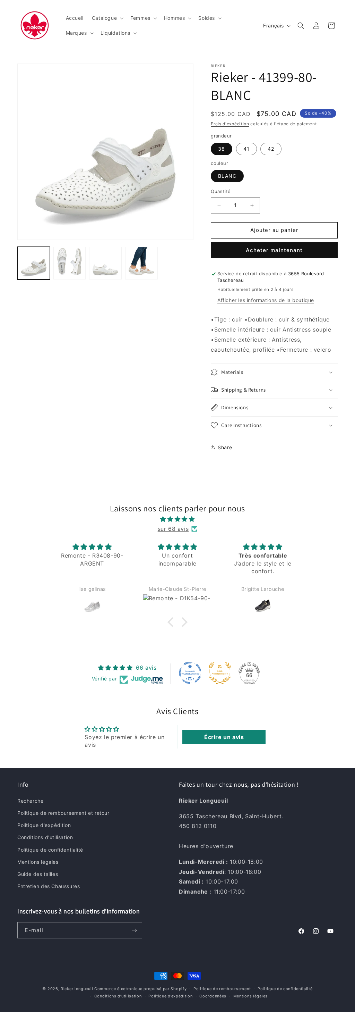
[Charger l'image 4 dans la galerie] (141, 263)
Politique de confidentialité (50, 850)
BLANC (227, 176)
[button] (107, 18)
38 (221, 149)
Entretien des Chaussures (48, 886)
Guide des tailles (37, 874)
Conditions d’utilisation (118, 996)
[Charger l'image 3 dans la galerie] (105, 263)
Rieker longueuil (77, 988)
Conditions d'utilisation (45, 837)
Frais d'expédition (230, 123)
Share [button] (225, 447)
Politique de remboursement (222, 988)
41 (246, 149)
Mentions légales (38, 862)
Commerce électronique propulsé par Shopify (140, 988)
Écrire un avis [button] (224, 737)
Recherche (30, 801)
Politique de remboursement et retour (63, 813)
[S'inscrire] (134, 930)
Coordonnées (212, 996)
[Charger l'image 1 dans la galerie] (33, 263)
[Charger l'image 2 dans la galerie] (69, 263)
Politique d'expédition (44, 825)
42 (271, 149)
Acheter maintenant (274, 250)
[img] (177, 519)
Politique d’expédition (170, 996)
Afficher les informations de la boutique (265, 300)
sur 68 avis (173, 528)
